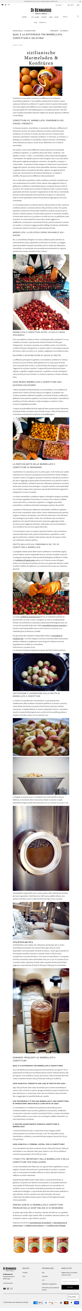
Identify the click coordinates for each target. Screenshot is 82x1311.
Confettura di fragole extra (25, 560)
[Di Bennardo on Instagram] (5, 5)
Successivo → (64, 31)
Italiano (59, 5)
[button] (25, 17)
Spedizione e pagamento (49, 1284)
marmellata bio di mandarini (40, 1223)
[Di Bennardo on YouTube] (2, 5)
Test (23, 1276)
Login (72, 5)
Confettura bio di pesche (34, 1225)
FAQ (43, 1273)
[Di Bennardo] (41, 11)
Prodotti (25, 1273)
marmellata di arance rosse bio (54, 625)
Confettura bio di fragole (56, 1225)
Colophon (45, 1276)
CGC (43, 1280)
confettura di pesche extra (30, 617)
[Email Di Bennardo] (9, 5)
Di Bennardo (11, 1302)
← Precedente (53, 31)
